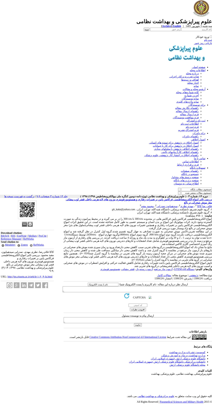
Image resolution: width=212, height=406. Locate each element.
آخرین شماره (192, 95)
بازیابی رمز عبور (203, 43)
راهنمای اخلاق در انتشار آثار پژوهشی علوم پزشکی (171, 155)
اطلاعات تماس (190, 161)
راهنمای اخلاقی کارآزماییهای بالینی (180, 152)
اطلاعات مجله (197, 70)
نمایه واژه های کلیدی (187, 101)
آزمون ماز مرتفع (163, 269)
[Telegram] (31, 285)
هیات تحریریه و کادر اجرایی (184, 76)
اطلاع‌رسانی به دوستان (186, 183)
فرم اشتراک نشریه (188, 130)
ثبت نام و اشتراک (196, 120)
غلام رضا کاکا (204, 206)
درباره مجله (192, 73)
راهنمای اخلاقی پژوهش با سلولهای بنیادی (176, 149)
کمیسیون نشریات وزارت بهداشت (187, 352)
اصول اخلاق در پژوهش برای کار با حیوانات (176, 145)
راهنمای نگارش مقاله (187, 108)
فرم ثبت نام (192, 127)
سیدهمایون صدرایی (167, 206)
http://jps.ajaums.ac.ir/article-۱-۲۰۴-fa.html (30, 276)
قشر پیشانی (127, 269)
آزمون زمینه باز (144, 269)
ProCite (43, 235)
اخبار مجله (193, 82)
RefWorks (28, 238)
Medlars (32, 235)
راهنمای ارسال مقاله (187, 111)
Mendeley (10, 244)
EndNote (21, 235)
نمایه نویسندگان (190, 98)
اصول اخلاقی (198, 139)
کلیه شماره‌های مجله (187, 92)
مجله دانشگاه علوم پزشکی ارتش (187, 364)
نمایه (196, 86)
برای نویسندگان (196, 104)
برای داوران (199, 133)
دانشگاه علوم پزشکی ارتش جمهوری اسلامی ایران (178, 358)
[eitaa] (9, 285)
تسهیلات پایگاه (197, 167)
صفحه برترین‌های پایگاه (186, 180)
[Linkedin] (24, 285)
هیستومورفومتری (110, 269)
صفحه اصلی (198, 67)
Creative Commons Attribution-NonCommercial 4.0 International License (127, 337)
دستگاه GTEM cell (184, 269)
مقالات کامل (164, 275)
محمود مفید (147, 206)
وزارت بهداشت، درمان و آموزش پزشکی (183, 355)
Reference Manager (11, 238)
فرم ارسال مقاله (189, 114)
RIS (13, 235)
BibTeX (5, 235)
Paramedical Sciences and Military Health (181, 401)
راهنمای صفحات (190, 171)
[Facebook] (45, 285)
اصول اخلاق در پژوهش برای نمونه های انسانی (174, 142)
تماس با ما (199, 158)
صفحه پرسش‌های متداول (185, 177)
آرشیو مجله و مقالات (194, 89)
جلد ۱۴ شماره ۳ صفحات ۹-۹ (52, 196)
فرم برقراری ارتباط (188, 164)
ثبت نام (208, 40)
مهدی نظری (186, 206)
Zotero (24, 244)
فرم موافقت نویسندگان (186, 117)
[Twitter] (38, 285)
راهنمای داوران (190, 136)
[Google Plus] (17, 285)
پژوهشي (193, 275)
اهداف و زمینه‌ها (190, 79)
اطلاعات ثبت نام (190, 123)
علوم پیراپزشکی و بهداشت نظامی (155, 396)
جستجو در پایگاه (190, 174)
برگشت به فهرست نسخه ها (19, 196)
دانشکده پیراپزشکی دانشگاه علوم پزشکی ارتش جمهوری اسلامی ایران (167, 361)
